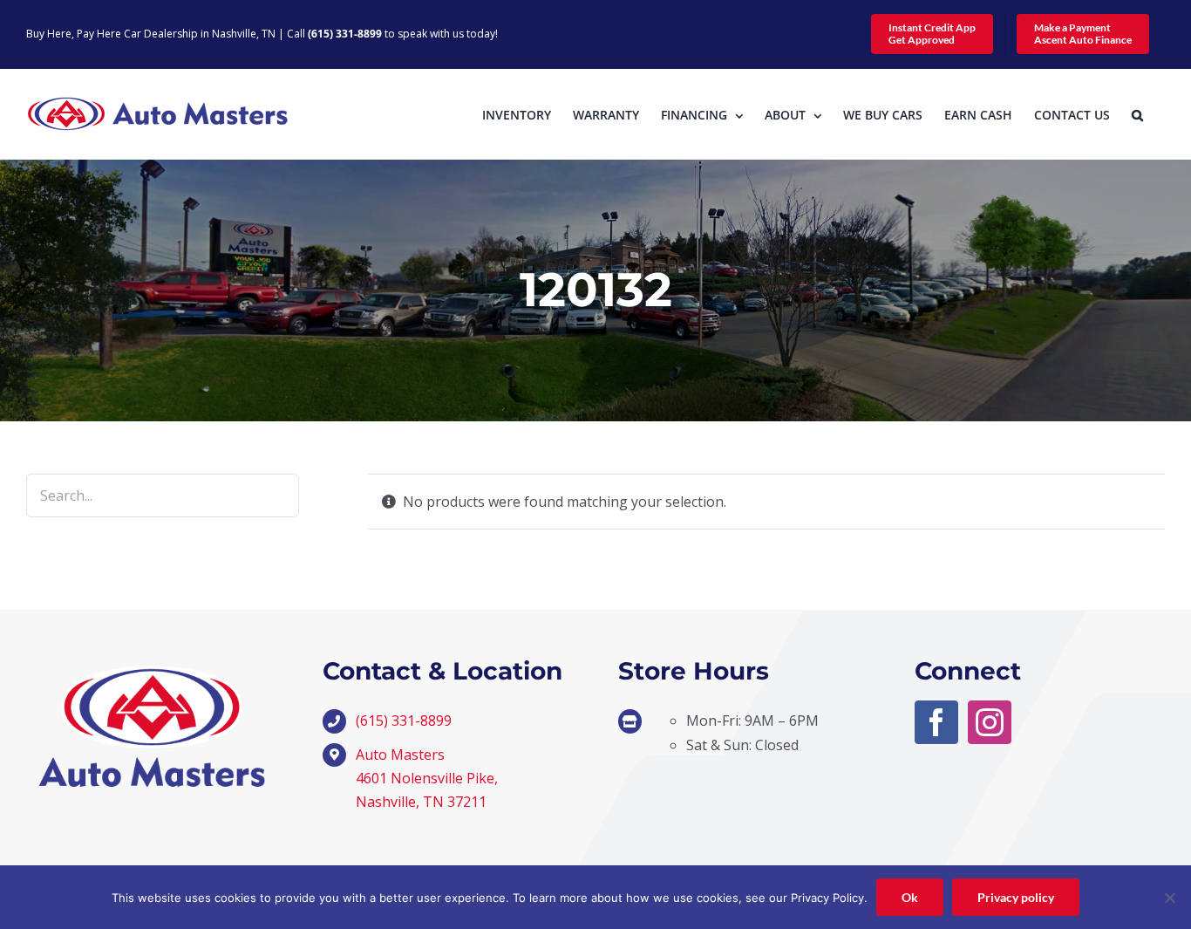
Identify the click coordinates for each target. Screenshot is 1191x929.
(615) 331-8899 (345, 33)
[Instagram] (989, 722)
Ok (910, 897)
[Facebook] (936, 722)
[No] (1169, 897)
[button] (1137, 114)
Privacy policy (1015, 897)
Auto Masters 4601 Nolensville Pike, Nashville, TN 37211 (427, 778)
